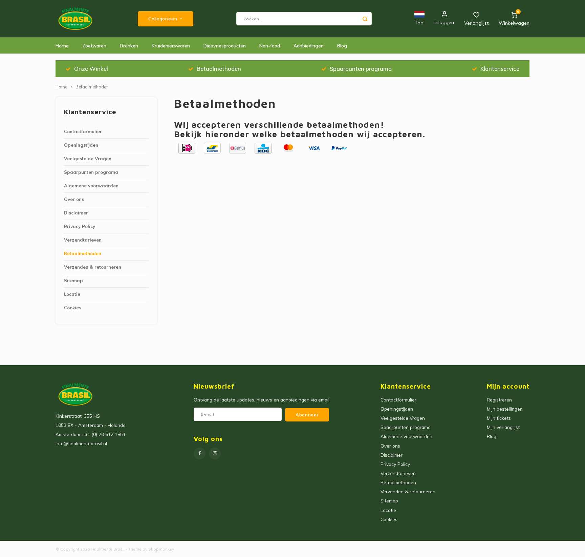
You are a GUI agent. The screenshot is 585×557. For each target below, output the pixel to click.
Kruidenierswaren (171, 46)
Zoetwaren (94, 46)
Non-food (269, 46)
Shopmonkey (161, 549)
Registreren (499, 400)
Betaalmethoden (219, 68)
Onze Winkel (91, 68)
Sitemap (73, 280)
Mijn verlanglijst (503, 427)
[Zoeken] (365, 18)
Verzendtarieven (83, 240)
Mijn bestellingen (505, 409)
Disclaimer (76, 212)
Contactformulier (83, 131)
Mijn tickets (499, 418)
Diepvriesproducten (224, 46)
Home (62, 46)
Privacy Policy (79, 226)
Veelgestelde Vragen (87, 158)
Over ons (74, 199)
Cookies (72, 307)
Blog (342, 46)
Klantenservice (499, 68)
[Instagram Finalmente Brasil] (215, 453)
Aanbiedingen (309, 46)
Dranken (129, 46)
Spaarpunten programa (361, 68)
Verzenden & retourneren (92, 267)
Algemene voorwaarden (91, 185)
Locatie (72, 294)
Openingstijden (81, 145)
